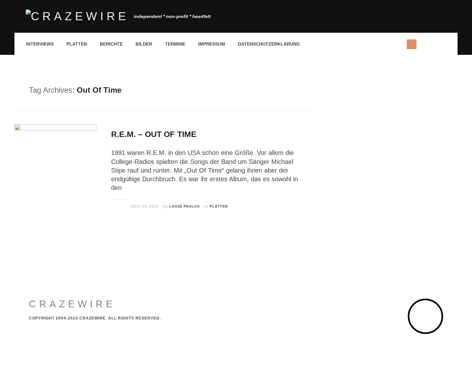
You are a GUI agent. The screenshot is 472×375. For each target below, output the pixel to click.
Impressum (211, 44)
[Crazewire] (77, 16)
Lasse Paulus (184, 206)
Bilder (143, 44)
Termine (175, 44)
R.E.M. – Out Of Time (154, 134)
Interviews (40, 44)
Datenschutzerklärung (269, 44)
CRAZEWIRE (72, 304)
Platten (76, 44)
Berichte (111, 44)
